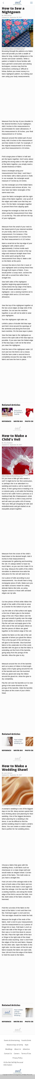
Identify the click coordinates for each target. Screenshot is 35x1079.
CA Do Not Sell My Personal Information (13, 1063)
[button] (3, 2)
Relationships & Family (15, 1045)
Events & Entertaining (12, 1040)
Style (26, 1045)
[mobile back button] (3, 2)
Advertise (26, 1049)
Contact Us (8, 1053)
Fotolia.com (20, 476)
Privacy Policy (17, 1058)
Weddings (8, 1049)
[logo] (17, 2)
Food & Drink (26, 1040)
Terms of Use (26, 1053)
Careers (17, 1053)
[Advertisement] (17, 101)
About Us (17, 1049)
